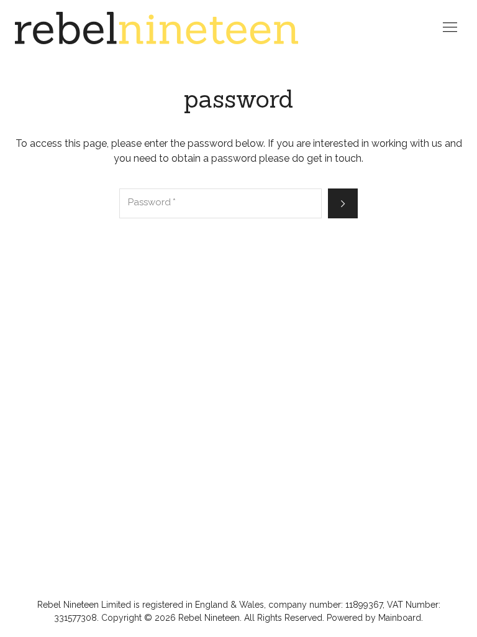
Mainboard (399, 618)
